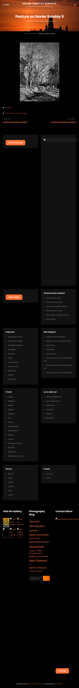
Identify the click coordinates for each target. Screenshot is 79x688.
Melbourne (12, 452)
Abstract (34, 521)
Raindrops (50, 418)
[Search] (46, 578)
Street (48, 478)
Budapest (11, 401)
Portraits (49, 474)
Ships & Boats (51, 354)
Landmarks (12, 379)
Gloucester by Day (15, 337)
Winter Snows (13, 366)
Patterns (49, 414)
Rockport (11, 354)
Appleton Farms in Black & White (58, 341)
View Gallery (14, 297)
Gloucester (36, 547)
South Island (50, 319)
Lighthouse (12, 371)
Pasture (11, 375)
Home (26, 34)
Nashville (11, 447)
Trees (10, 491)
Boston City (50, 345)
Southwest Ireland (15, 443)
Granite (11, 486)
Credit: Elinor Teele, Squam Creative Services (41, 21)
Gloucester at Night (15, 341)
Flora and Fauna (39, 542)
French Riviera (13, 426)
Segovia (11, 409)
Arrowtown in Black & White (56, 306)
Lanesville (11, 349)
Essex (10, 358)
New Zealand (38, 561)
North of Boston (38, 567)
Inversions (50, 409)
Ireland (10, 439)
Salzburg (11, 414)
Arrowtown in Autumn (54, 302)
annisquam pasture (21, 113)
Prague (10, 397)
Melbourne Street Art (16, 456)
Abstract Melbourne (53, 397)
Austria (33, 530)
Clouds (10, 482)
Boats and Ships (39, 534)
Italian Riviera (13, 431)
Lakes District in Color (54, 311)
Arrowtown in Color (53, 298)
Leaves (10, 495)
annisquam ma (10, 113)
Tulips (10, 478)
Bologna (11, 435)
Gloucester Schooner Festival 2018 (59, 372)
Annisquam (33, 34)
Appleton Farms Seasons (55, 337)
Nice (30, 564)
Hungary (32, 551)
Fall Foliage (50, 349)
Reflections (50, 405)
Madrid (10, 405)
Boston (32, 538)
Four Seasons (13, 362)
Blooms (10, 474)
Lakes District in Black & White (57, 315)
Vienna (10, 422)
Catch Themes (58, 684)
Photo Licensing (15, 142)
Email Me (62, 671)
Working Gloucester (15, 345)
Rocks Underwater (53, 401)
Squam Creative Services (39, 3)
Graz (10, 418)
